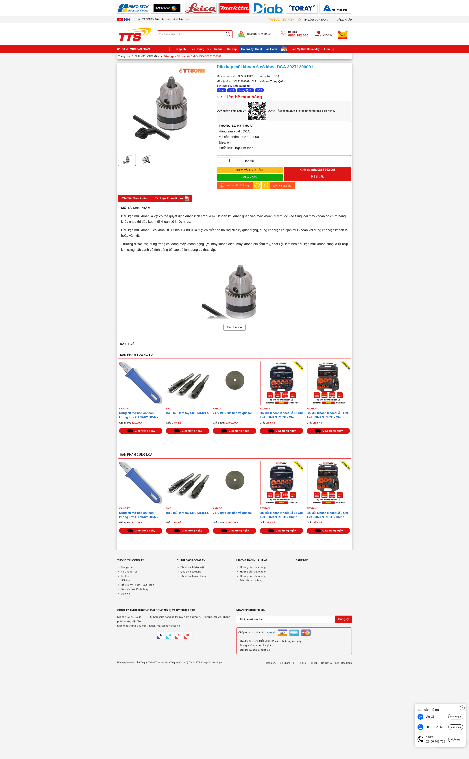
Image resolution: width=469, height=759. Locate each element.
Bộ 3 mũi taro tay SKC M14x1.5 (140, 413)
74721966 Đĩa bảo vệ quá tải (185, 413)
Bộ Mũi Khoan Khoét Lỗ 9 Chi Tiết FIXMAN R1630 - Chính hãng (280, 417)
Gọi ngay (455, 739)
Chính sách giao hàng (193, 576)
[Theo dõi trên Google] (179, 635)
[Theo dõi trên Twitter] (170, 635)
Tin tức (218, 49)
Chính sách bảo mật (192, 567)
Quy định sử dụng (190, 571)
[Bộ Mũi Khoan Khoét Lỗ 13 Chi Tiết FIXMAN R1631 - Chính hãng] (234, 383)
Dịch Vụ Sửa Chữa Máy (305, 49)
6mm (221, 90)
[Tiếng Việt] (120, 19)
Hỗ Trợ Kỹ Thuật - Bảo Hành (259, 49)
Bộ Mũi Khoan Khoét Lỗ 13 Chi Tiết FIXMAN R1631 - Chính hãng (234, 417)
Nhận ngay (455, 716)
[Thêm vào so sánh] (265, 185)
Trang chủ (180, 49)
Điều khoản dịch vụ (251, 580)
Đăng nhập (344, 19)
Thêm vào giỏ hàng (250, 169)
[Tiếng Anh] (127, 19)
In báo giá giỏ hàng (237, 185)
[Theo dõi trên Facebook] (161, 635)
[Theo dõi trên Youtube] (188, 635)
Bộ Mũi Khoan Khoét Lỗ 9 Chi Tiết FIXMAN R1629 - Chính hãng (327, 417)
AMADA (171, 408)
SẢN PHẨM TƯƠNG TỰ (136, 354)
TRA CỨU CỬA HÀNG (258, 34)
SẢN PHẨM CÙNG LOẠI (136, 454)
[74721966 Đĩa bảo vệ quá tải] (187, 383)
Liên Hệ (329, 49)
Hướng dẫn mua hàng (253, 567)
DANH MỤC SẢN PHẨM (136, 49)
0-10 (259, 90)
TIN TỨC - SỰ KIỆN (281, 19)
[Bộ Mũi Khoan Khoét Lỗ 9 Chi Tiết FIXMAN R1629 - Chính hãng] (328, 383)
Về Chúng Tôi (200, 49)
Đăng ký (343, 619)
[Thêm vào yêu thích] (257, 185)
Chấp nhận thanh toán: (251, 632)
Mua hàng (456, 727)
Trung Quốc (245, 90)
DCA (231, 90)
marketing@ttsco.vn (168, 625)
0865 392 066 (298, 35)
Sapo (219, 662)
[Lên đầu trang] (462, 77)
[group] (165, 108)
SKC (121, 408)
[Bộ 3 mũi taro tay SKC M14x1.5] (140, 383)
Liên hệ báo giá (282, 185)
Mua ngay (250, 177)
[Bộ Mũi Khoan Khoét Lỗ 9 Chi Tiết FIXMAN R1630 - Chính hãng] (281, 383)
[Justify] (228, 34)
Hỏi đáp (232, 49)
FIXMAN (218, 408)
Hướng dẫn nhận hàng (253, 576)
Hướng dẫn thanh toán (253, 571)
